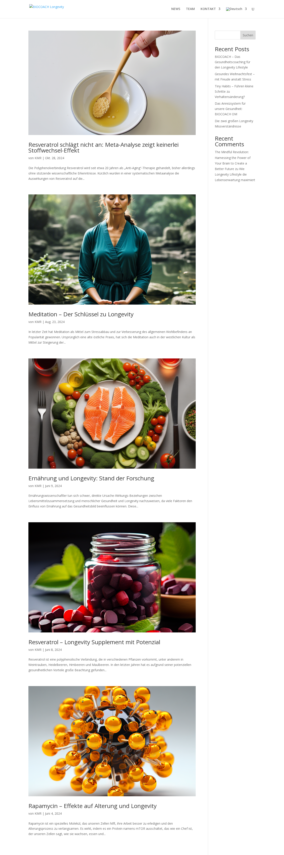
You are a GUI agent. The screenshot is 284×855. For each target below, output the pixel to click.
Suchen (248, 35)
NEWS (175, 9)
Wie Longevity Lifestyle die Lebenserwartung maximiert (235, 174)
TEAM (190, 9)
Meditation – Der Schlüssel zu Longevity (81, 314)
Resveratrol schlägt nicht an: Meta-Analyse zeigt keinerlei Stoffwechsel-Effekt (103, 147)
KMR (38, 158)
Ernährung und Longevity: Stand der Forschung (91, 478)
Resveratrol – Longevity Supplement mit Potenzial (94, 642)
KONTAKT (208, 9)
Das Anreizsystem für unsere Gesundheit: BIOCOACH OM (230, 108)
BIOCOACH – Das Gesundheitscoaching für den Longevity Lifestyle (232, 62)
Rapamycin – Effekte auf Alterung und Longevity (92, 806)
